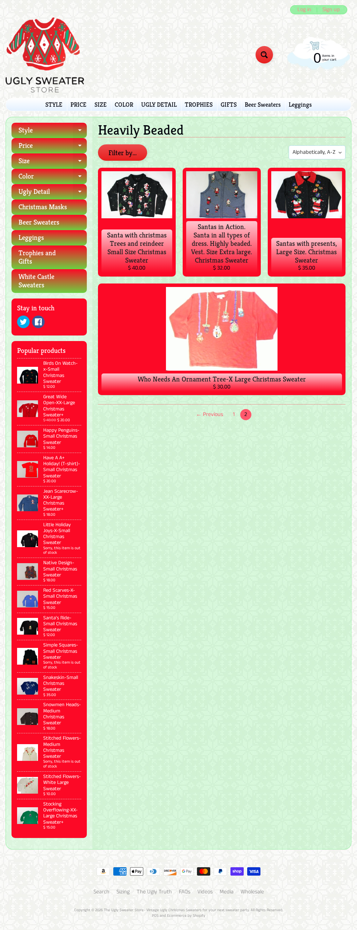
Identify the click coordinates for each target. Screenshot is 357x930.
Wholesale (252, 892)
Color (52, 178)
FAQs (184, 892)
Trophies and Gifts (37, 257)
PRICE (78, 104)
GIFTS (229, 104)
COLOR (124, 104)
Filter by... (122, 153)
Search (101, 892)
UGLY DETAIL (159, 104)
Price (52, 147)
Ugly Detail (52, 193)
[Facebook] (38, 322)
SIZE (100, 104)
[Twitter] (23, 322)
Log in (304, 10)
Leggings (300, 104)
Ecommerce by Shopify (186, 915)
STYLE (53, 104)
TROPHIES (199, 104)
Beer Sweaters (263, 104)
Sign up (331, 10)
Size (52, 163)
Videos (205, 892)
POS (155, 915)
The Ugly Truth (154, 892)
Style (52, 132)
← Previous (209, 414)
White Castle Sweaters (36, 280)
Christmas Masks (42, 207)
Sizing (123, 892)
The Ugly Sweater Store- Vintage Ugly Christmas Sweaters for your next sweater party (176, 910)
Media (227, 892)
